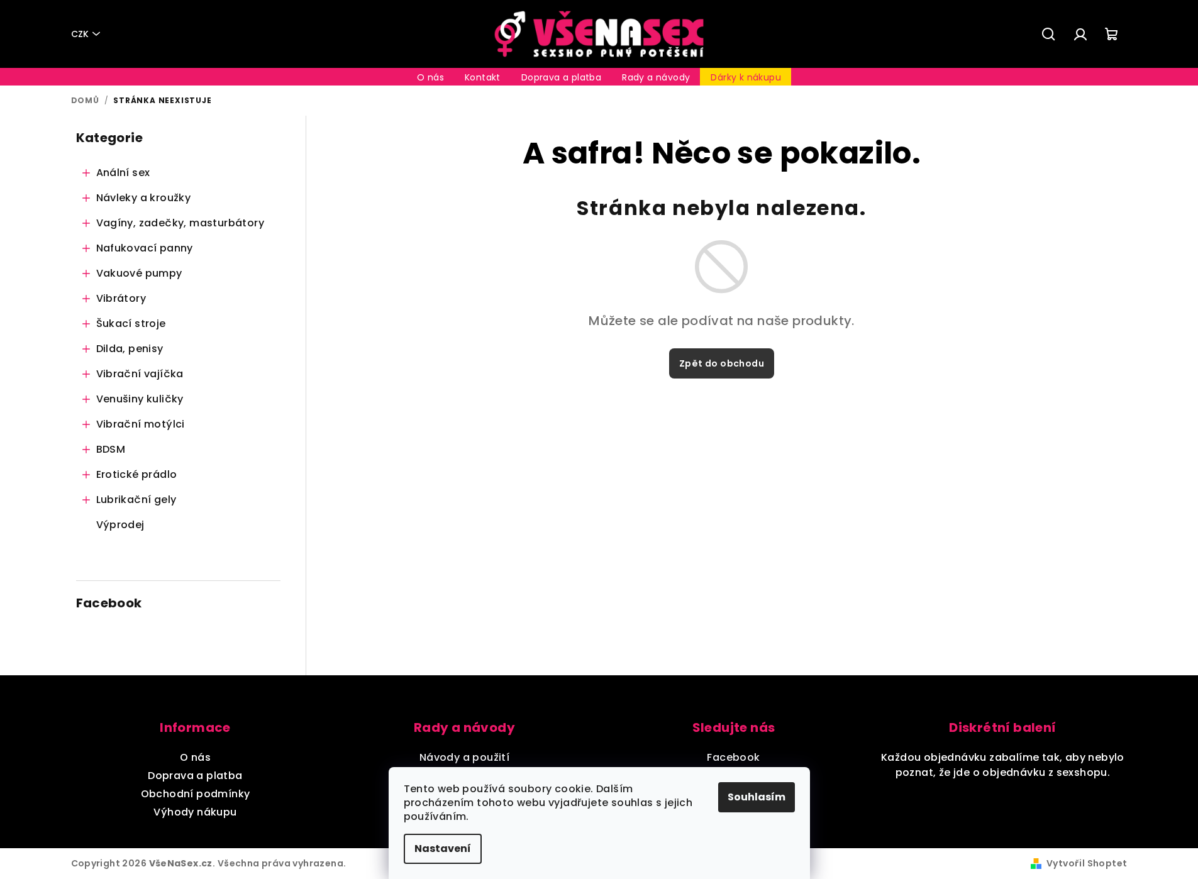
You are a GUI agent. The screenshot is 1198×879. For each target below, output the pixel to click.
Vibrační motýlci (140, 424)
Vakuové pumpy (139, 273)
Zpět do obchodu (721, 363)
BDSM (111, 449)
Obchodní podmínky (195, 794)
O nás (195, 757)
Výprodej (120, 524)
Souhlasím (756, 797)
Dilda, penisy (130, 348)
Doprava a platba (195, 775)
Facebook (733, 757)
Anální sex (123, 172)
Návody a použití (464, 757)
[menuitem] (430, 77)
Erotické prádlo (136, 474)
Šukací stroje (131, 323)
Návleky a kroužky (143, 198)
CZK (80, 34)
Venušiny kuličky (140, 399)
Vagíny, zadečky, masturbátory (180, 223)
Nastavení (442, 848)
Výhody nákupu (194, 812)
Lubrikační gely (136, 499)
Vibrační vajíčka (140, 374)
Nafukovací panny (144, 248)
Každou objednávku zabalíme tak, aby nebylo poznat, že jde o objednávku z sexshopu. (1002, 765)
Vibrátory (121, 298)
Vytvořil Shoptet (1086, 863)
